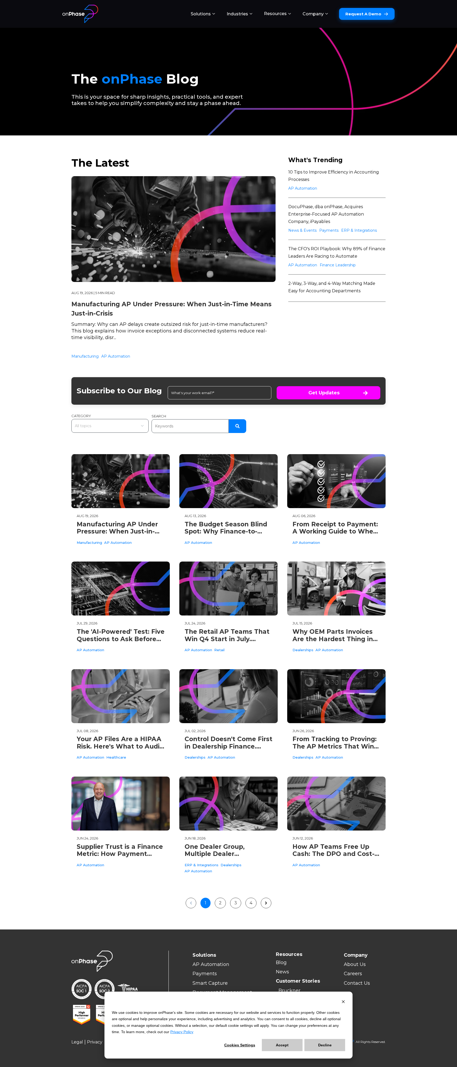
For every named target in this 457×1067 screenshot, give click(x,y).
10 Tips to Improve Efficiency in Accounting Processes (333, 176)
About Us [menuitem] (355, 964)
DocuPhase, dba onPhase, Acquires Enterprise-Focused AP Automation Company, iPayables (326, 214)
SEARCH (159, 416)
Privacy (94, 1042)
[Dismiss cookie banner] (343, 1002)
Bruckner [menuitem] (289, 990)
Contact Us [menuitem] (357, 983)
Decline (325, 1045)
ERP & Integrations (359, 230)
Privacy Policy (181, 1032)
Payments (329, 230)
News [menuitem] (282, 972)
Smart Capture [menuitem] (210, 983)
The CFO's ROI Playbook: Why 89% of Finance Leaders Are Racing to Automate (336, 252)
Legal (77, 1042)
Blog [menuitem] (281, 962)
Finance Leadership (338, 265)
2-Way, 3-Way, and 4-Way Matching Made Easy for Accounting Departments (331, 287)
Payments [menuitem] (205, 974)
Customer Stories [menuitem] (298, 981)
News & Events (302, 230)
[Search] (237, 426)
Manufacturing (85, 356)
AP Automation (115, 356)
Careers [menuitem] (353, 974)
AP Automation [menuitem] (211, 964)
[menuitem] (203, 14)
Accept (282, 1045)
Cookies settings (239, 1045)
